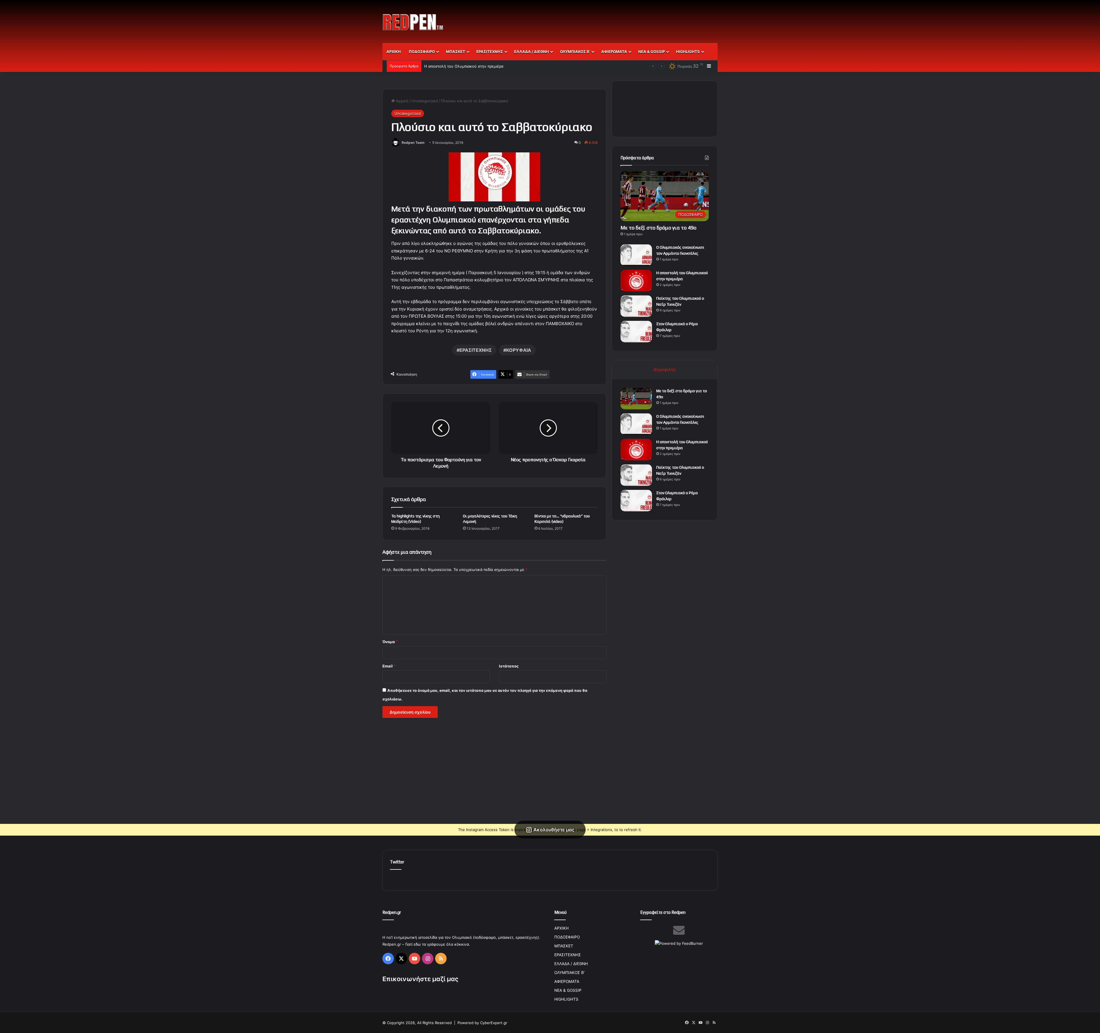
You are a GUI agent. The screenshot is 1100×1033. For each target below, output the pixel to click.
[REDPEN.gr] (413, 22)
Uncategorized (424, 101)
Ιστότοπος (508, 666)
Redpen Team (413, 142)
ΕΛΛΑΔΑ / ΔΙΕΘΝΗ (531, 51)
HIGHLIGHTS (688, 51)
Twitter (397, 861)
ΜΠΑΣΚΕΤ (455, 51)
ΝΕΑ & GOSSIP (651, 51)
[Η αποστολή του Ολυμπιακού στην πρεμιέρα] (636, 280)
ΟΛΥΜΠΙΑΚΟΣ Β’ (575, 51)
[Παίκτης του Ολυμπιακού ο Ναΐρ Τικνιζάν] (636, 306)
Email (389, 666)
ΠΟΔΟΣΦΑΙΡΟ (422, 51)
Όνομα (390, 641)
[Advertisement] (607, 19)
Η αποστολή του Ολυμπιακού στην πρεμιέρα (463, 66)
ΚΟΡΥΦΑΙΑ (518, 350)
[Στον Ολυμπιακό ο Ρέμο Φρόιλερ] (636, 331)
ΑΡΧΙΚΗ (393, 51)
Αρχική (401, 101)
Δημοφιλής (664, 369)
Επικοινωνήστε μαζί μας (420, 979)
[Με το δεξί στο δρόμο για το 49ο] (636, 398)
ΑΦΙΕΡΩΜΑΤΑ (614, 51)
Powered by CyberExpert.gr (482, 1022)
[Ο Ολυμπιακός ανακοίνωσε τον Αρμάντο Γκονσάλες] (636, 255)
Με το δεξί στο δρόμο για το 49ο (658, 228)
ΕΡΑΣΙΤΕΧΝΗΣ (489, 51)
